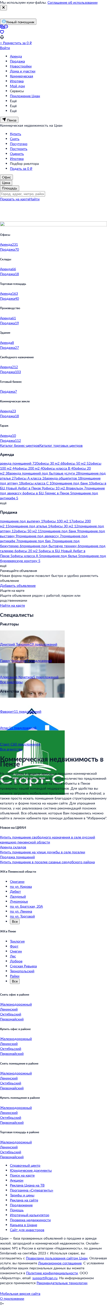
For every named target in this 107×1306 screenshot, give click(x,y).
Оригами (17, 881)
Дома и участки (22, 71)
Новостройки (21, 66)
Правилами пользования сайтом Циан (57, 1258)
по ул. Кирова (21, 886)
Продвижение (21, 1205)
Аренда (16, 56)
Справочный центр (25, 1165)
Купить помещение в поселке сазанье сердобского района (47, 862)
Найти (34, 199)
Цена (6, 182)
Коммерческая (21, 76)
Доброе (16, 961)
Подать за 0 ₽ (21, 168)
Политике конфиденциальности (52, 1273)
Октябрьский (10, 1014)
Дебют (15, 891)
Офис (6, 177)
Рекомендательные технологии (62, 1282)
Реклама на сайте (24, 1200)
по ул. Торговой (22, 916)
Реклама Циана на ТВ (27, 1185)
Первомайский (12, 1019)
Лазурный (18, 896)
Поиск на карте (22, 1175)
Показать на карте (14, 199)
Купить (15, 133)
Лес (13, 956)
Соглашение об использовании (73, 2)
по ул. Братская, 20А (26, 906)
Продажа (17, 61)
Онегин (16, 951)
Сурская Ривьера (23, 966)
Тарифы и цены (22, 1195)
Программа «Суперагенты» (31, 1190)
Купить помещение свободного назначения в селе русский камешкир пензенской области (47, 839)
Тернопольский (22, 971)
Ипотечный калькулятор (29, 1215)
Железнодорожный (16, 1004)
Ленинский (9, 1009)
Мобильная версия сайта (20, 1293)
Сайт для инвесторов (27, 1229)
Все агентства (11, 749)
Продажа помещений (17, 857)
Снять (14, 138)
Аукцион (16, 1180)
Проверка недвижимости (30, 1219)
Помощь (17, 1210)
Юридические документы (31, 1170)
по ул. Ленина (21, 911)
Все (15, 921)
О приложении (12, 1298)
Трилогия (17, 941)
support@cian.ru (44, 1278)
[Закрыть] (3, 7)
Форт (14, 946)
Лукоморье (19, 901)
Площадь (9, 188)
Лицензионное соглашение (60, 1263)
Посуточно (18, 143)
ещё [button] (3, 503)
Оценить (17, 153)
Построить (18, 148)
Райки (14, 976)
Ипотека (17, 81)
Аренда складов (13, 847)
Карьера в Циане (23, 1224)
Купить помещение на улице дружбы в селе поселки (42, 852)
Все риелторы (11, 682)
